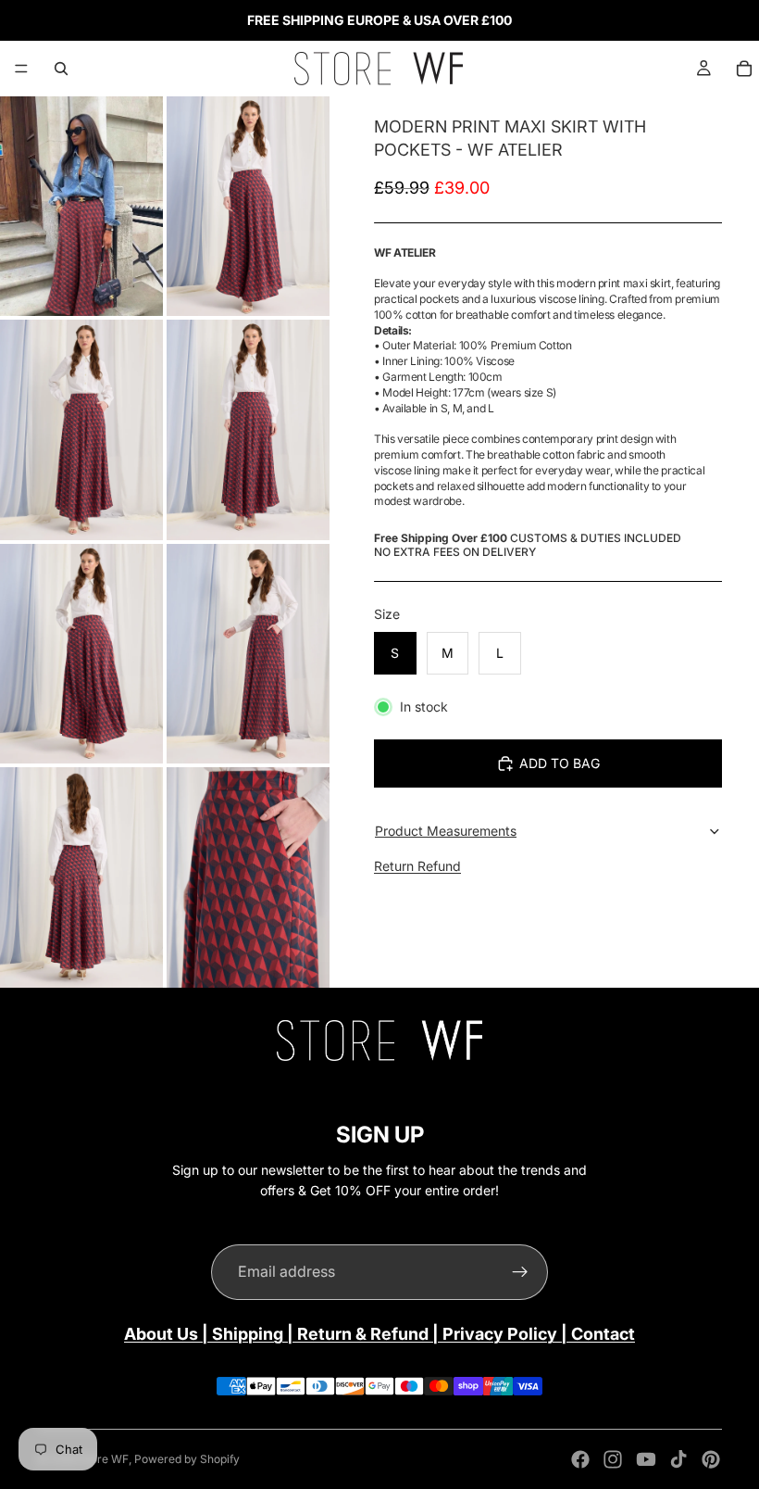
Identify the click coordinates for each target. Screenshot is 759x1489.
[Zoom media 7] (81, 877)
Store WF (104, 1459)
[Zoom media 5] (81, 653)
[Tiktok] (678, 1459)
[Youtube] (646, 1459)
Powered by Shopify (187, 1459)
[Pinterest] (711, 1459)
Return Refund (417, 866)
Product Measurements (445, 831)
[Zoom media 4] (248, 429)
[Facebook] (580, 1459)
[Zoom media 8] (248, 877)
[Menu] (21, 68)
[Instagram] (613, 1459)
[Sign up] (520, 1272)
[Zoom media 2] (248, 206)
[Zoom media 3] (81, 429)
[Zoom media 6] (248, 653)
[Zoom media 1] (81, 206)
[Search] (61, 68)
